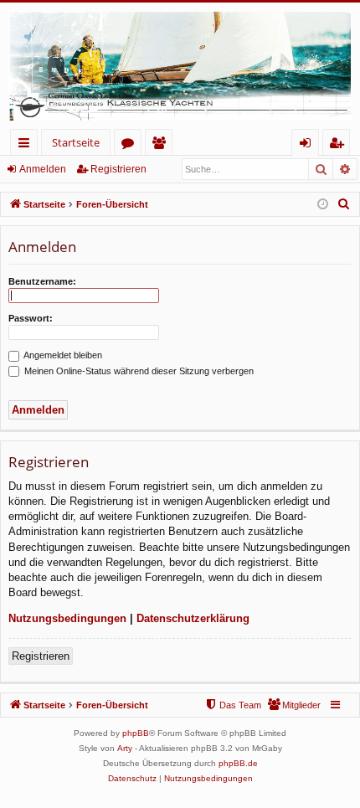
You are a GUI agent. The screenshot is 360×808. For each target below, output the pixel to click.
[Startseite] (180, 66)
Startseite (76, 142)
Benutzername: (42, 281)
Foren (131, 145)
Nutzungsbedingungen (67, 618)
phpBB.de (238, 763)
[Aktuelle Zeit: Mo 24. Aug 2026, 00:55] (322, 204)
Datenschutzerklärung (192, 618)
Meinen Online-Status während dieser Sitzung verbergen (138, 371)
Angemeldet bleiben (62, 355)
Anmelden (42, 169)
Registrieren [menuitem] (339, 145)
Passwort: (30, 318)
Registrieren (118, 169)
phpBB (135, 733)
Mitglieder (162, 145)
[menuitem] (344, 204)
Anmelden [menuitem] (308, 145)
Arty (124, 748)
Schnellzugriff (27, 145)
